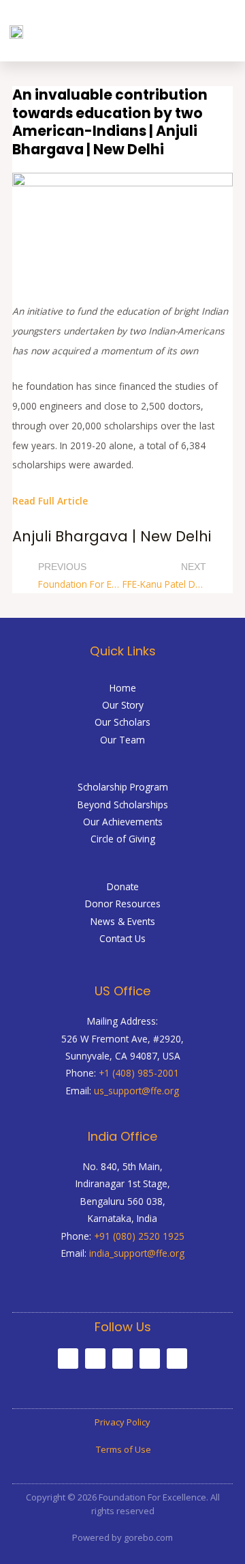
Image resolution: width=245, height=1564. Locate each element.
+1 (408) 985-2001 (139, 1072)
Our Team (122, 739)
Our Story (123, 704)
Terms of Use (122, 1449)
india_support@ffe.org (136, 1253)
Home (123, 687)
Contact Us (122, 938)
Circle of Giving (123, 838)
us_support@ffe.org (136, 1090)
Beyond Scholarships (123, 804)
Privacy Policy (122, 1422)
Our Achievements (123, 821)
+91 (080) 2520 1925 (139, 1235)
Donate (123, 886)
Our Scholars (122, 721)
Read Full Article (50, 500)
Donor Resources (123, 903)
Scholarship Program (123, 786)
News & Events (123, 921)
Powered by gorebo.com (122, 1537)
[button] (222, 30)
